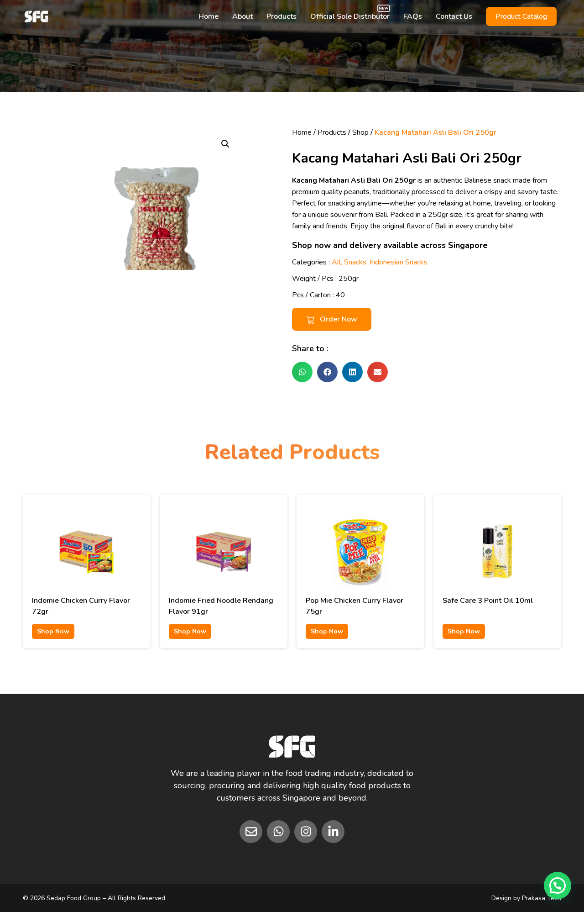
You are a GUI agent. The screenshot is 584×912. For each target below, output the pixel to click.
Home (208, 16)
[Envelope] (251, 831)
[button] (225, 144)
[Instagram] (305, 831)
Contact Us (454, 16)
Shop (360, 132)
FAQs (412, 16)
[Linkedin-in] (333, 831)
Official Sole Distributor (350, 16)
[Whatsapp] (278, 831)
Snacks (355, 262)
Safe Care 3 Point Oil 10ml (488, 601)
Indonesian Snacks (399, 262)
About (242, 16)
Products (281, 16)
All (336, 262)
